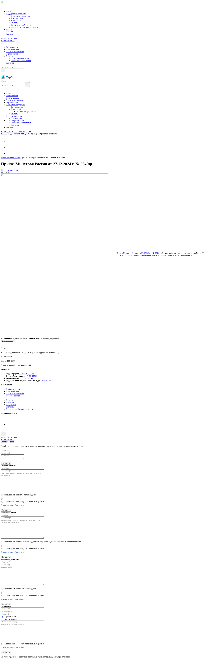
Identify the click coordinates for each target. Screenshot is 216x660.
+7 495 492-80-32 (26, 374)
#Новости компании (9, 170)
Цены (8, 11)
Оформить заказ (13, 389)
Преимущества (12, 49)
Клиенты (10, 63)
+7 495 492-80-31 (26, 378)
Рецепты (14, 23)
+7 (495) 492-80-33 (9, 38)
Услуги (9, 29)
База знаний (16, 20)
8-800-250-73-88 (7, 40)
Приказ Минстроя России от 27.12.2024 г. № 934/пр (138, 253)
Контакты (10, 34)
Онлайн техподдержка (20, 16)
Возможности (12, 47)
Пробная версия (13, 396)
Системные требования (21, 25)
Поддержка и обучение (16, 14)
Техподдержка (17, 18)
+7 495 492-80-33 (33, 376)
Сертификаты (12, 54)
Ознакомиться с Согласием (12, 505)
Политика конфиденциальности (24, 27)
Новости (9, 32)
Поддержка (11, 404)
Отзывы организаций (20, 58)
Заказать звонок (8, 341)
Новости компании (14, 116)
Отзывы (9, 56)
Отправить (6, 463)
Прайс (8, 93)
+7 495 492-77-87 (46, 380)
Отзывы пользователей (21, 61)
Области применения (15, 51)
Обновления (16, 118)
